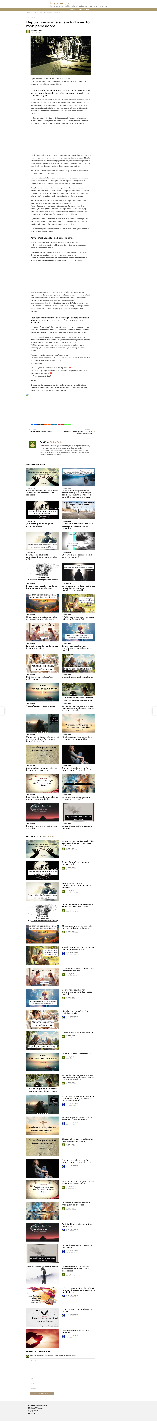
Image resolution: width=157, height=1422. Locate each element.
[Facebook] (34, 424)
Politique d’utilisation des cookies (37, 1405)
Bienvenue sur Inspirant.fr (35, 1408)
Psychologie (84, 10)
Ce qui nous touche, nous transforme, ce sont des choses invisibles (77, 648)
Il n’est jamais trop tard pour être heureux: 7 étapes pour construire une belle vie (78, 1290)
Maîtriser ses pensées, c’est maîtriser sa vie (39, 678)
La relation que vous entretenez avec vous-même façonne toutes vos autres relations (78, 708)
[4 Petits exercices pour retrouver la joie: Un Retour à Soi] (78, 603)
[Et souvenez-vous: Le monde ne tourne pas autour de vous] (42, 572)
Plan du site (31, 1413)
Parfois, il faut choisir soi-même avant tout (41, 827)
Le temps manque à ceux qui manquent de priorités (76, 798)
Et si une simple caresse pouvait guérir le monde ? (77, 556)
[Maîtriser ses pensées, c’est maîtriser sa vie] (42, 663)
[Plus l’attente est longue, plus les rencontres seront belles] (42, 783)
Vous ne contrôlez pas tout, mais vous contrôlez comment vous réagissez (42, 492)
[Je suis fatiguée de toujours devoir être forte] (42, 510)
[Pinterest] (61, 424)
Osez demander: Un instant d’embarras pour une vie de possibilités (75, 1268)
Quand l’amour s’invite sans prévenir (75, 1331)
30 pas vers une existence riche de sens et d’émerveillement (41, 618)
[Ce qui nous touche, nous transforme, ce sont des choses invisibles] (78, 632)
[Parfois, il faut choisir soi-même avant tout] (42, 812)
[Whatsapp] (67, 424)
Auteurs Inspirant (33, 1410)
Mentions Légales (33, 1407)
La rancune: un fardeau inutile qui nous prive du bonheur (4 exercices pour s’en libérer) (78, 588)
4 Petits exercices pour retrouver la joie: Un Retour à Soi (78, 618)
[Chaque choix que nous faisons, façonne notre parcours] (42, 754)
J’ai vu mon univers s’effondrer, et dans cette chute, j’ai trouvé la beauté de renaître (42, 739)
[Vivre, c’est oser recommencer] (42, 692)
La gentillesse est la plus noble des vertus (77, 827)
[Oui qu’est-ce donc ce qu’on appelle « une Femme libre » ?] (78, 754)
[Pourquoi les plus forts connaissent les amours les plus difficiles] (42, 541)
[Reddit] (47, 424)
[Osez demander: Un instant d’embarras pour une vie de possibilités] (42, 1275)
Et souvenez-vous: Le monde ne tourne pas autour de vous (41, 587)
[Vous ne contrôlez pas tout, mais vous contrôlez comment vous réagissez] (42, 477)
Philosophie (72, 10)
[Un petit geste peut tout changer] (78, 663)
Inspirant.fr (59, 3)
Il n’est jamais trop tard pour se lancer (77, 1310)
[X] (40, 424)
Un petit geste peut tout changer (78, 677)
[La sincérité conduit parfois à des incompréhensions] (42, 632)
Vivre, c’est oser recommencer (41, 706)
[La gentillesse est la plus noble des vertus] (78, 812)
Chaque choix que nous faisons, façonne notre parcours (41, 769)
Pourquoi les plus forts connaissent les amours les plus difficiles (41, 557)
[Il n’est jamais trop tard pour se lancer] (42, 1317)
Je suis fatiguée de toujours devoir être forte (39, 525)
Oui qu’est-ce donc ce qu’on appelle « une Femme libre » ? (76, 769)
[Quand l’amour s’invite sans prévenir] (42, 1338)
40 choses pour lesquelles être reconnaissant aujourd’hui (77, 738)
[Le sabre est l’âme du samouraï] (2, 711)
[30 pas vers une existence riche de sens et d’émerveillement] (42, 603)
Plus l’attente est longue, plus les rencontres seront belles (42, 798)
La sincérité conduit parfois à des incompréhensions (42, 647)
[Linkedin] (54, 424)
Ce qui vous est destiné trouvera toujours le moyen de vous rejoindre (77, 526)
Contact (30, 1412)
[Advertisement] (61, 139)
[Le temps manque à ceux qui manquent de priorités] (78, 783)
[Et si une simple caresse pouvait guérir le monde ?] (78, 541)
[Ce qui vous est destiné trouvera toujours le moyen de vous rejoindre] (78, 510)
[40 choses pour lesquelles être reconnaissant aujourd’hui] (78, 723)
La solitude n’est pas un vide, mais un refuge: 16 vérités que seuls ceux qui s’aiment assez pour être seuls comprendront (77, 493)
